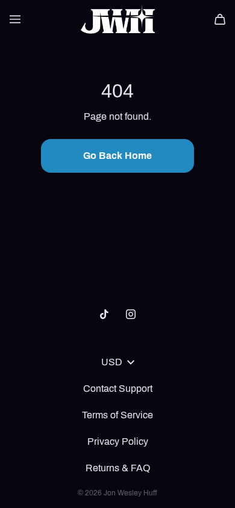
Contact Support (117, 388)
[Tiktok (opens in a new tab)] (104, 314)
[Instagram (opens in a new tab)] (131, 314)
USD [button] (111, 362)
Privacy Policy (117, 441)
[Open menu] (15, 19)
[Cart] (220, 19)
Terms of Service (117, 415)
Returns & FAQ (118, 468)
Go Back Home (117, 155)
